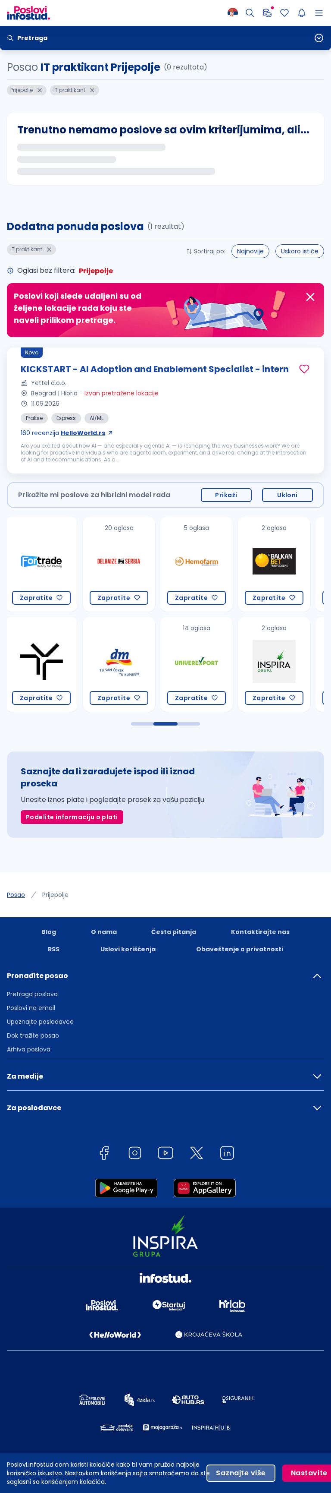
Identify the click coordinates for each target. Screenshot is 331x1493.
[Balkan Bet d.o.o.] (197, 564)
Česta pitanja (173, 932)
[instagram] (135, 1154)
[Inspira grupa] (197, 664)
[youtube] (165, 1154)
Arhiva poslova (28, 1049)
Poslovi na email (31, 1008)
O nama (104, 932)
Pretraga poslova (32, 994)
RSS (53, 949)
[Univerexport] (120, 664)
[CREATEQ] (275, 564)
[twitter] (196, 1154)
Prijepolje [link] (55, 894)
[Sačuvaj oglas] (304, 369)
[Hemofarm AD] (120, 564)
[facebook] (103, 1154)
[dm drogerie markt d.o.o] (42, 664)
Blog (48, 932)
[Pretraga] (250, 13)
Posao (16, 894)
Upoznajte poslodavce (40, 1021)
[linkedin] (227, 1154)
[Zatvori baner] (310, 297)
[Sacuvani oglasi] (284, 13)
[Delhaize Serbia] (42, 564)
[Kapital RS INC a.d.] (275, 664)
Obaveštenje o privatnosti (239, 949)
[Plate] (267, 13)
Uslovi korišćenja (128, 949)
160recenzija (63, 433)
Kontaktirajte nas (260, 932)
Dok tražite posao (33, 1035)
